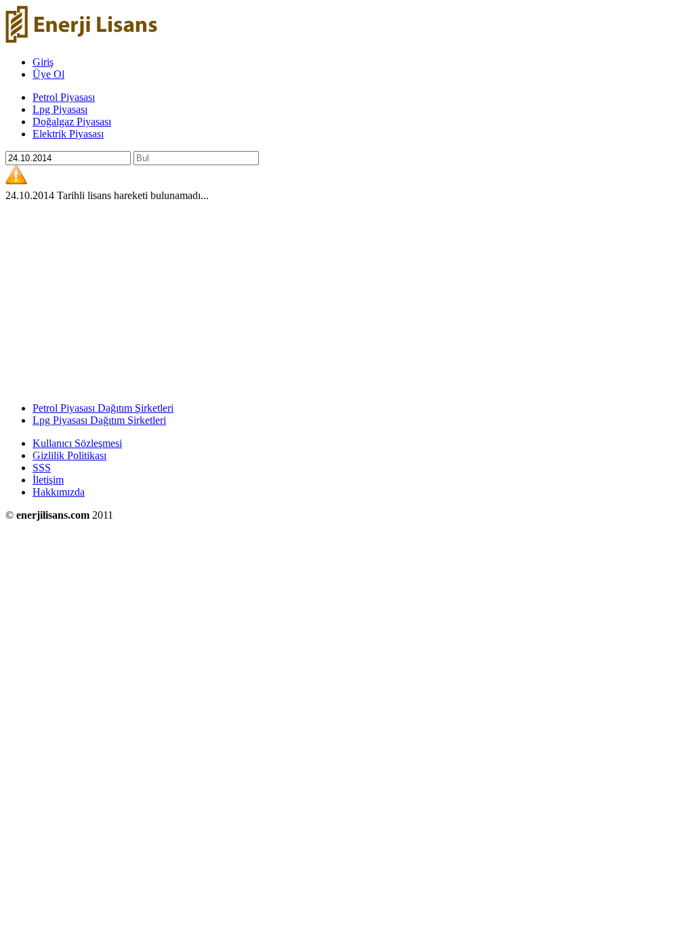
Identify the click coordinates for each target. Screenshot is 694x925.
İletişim (48, 480)
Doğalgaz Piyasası (72, 121)
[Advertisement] (347, 296)
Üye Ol (48, 74)
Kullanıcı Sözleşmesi (77, 443)
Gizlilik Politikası (69, 455)
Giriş (43, 62)
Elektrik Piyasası (68, 133)
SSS (42, 467)
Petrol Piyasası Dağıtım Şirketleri (103, 408)
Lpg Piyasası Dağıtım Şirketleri (99, 420)
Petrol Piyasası (64, 97)
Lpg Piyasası (60, 109)
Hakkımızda (59, 492)
